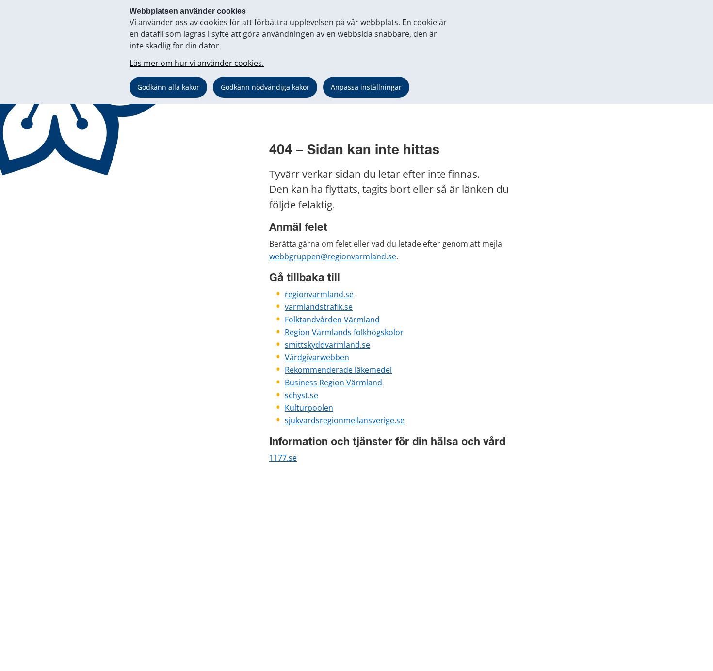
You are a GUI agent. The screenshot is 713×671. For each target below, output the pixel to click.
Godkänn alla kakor (168, 87)
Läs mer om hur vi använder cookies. (197, 63)
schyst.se (301, 395)
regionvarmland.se (319, 294)
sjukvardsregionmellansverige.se (345, 420)
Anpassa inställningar (366, 87)
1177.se (283, 457)
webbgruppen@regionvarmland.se (332, 256)
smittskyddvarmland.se (327, 344)
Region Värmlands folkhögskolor (344, 332)
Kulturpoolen (309, 407)
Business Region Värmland (333, 382)
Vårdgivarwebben (317, 357)
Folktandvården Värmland (332, 319)
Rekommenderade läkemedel (338, 370)
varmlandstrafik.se (319, 307)
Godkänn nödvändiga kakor (265, 87)
